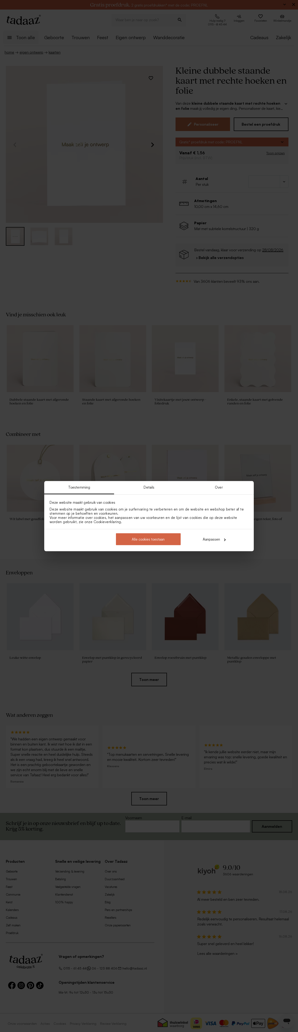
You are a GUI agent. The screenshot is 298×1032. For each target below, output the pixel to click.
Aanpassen (211, 539)
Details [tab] (149, 487)
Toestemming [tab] (79, 487)
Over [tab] (219, 487)
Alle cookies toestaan (148, 539)
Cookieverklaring (107, 521)
